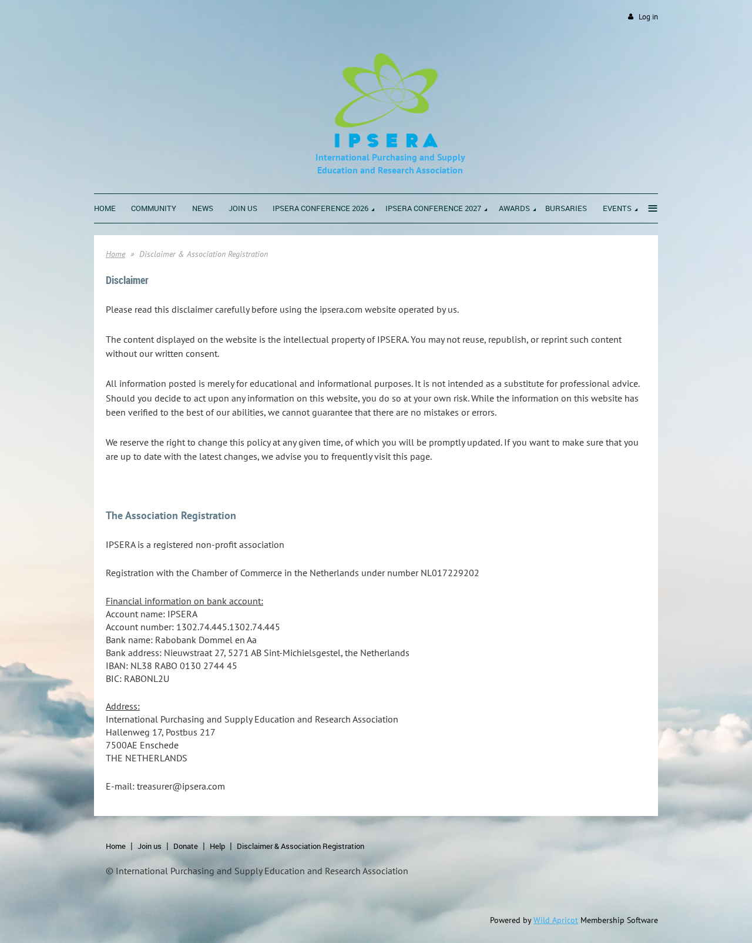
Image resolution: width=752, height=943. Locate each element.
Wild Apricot (555, 920)
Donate (185, 846)
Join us (149, 846)
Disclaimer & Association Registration (300, 846)
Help (217, 846)
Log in (648, 17)
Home (115, 254)
